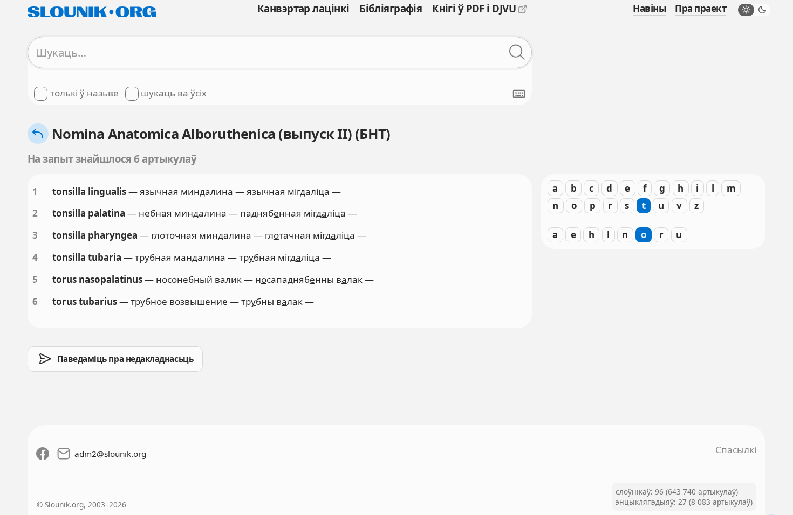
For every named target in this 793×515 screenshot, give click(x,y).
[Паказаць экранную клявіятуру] (518, 93)
